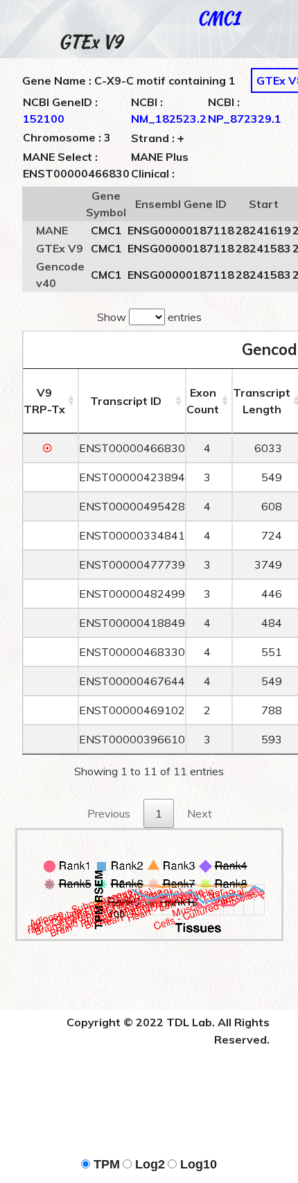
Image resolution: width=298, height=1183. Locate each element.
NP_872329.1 (244, 119)
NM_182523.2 (169, 119)
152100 (43, 119)
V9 (44, 401)
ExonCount (202, 401)
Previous (108, 813)
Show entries (149, 317)
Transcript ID (125, 401)
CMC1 (219, 18)
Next (199, 813)
